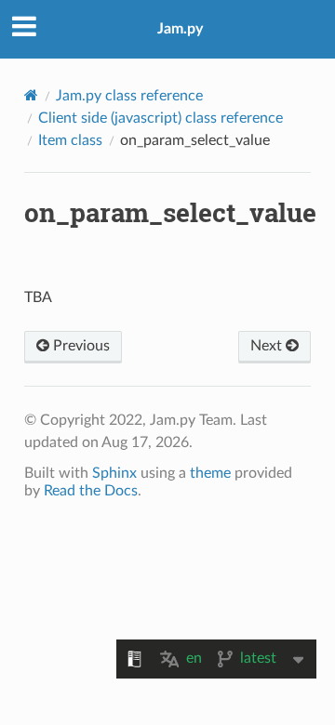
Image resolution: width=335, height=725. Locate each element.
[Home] (31, 95)
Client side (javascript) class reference (160, 118)
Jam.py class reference (129, 95)
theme (210, 473)
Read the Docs (91, 490)
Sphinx (114, 473)
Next (268, 345)
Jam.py (180, 28)
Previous (79, 345)
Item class (70, 140)
